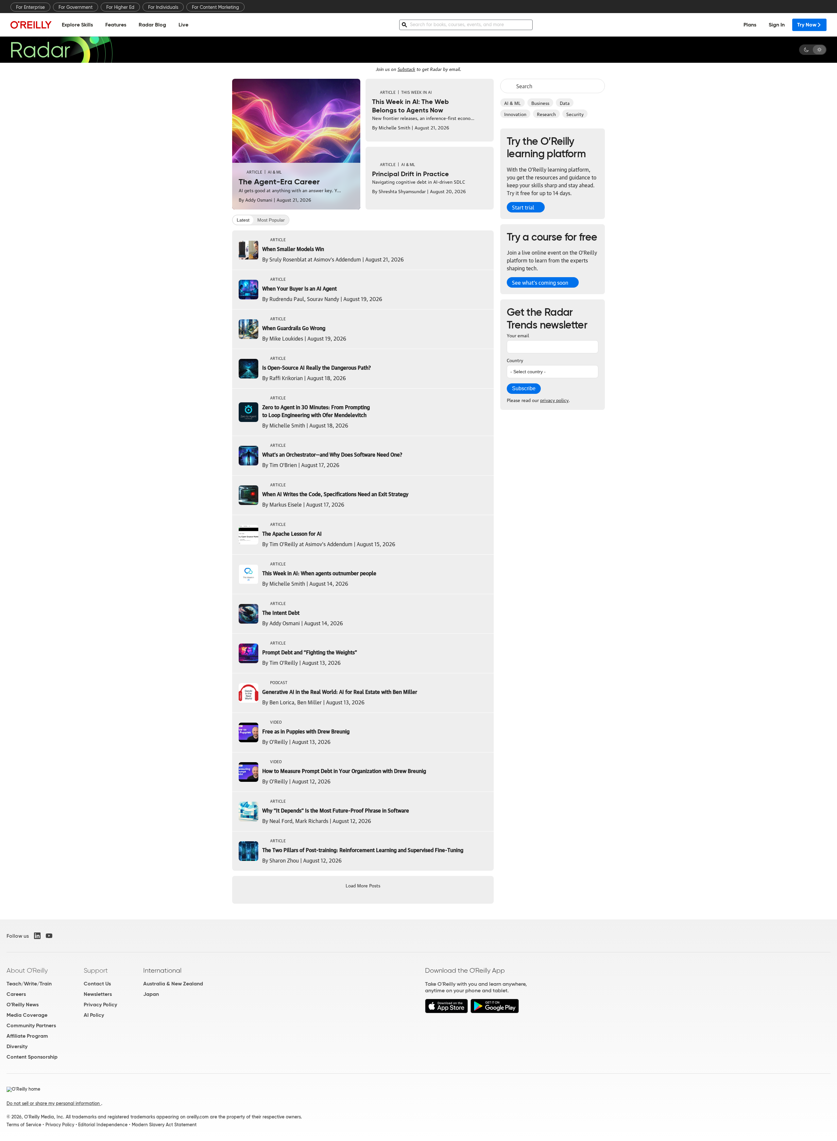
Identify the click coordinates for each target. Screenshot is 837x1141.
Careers (16, 994)
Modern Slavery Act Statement (164, 1125)
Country (515, 360)
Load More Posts (363, 885)
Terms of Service (24, 1125)
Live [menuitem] (183, 24)
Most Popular (271, 220)
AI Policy (94, 1015)
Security (575, 113)
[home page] (31, 24)
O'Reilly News (23, 1004)
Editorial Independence (103, 1125)
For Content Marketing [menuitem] (215, 7)
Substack (406, 68)
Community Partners (31, 1025)
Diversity (17, 1046)
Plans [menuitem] (749, 24)
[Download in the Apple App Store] (446, 1011)
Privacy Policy (100, 1004)
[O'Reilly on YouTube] (49, 935)
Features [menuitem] (115, 24)
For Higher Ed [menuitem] (120, 7)
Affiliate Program (27, 1035)
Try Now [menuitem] (806, 24)
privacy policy (554, 399)
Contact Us (97, 983)
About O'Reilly (27, 970)
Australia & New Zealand (173, 983)
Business (540, 102)
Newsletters (98, 994)
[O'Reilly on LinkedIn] (37, 935)
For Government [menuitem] (76, 7)
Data (565, 102)
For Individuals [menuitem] (163, 7)
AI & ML (512, 102)
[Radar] (61, 50)
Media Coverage (27, 1015)
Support (96, 970)
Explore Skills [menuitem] (77, 24)
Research (546, 113)
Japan (151, 994)
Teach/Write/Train (29, 983)
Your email (518, 335)
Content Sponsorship (32, 1056)
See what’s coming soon (540, 282)
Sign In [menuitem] (777, 24)
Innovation (515, 113)
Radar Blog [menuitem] (152, 24)
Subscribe (524, 388)
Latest (243, 220)
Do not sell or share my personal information (54, 1103)
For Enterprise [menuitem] (30, 7)
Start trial (523, 207)
